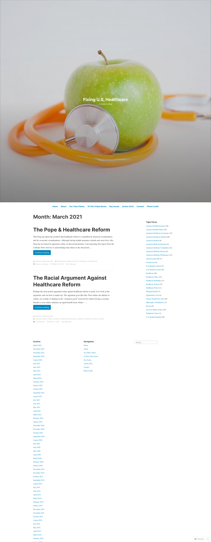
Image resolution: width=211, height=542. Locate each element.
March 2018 (37, 535)
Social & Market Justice (154, 309)
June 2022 (36, 367)
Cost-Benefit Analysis (153, 266)
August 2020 (37, 440)
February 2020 (38, 462)
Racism (101, 319)
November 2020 (38, 429)
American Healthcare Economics (65, 319)
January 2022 (38, 385)
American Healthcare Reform (87, 319)
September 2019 (39, 480)
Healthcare (61, 261)
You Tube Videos (77, 206)
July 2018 (36, 524)
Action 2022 (128, 206)
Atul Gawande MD (153, 258)
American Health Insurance (155, 226)
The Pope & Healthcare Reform (71, 229)
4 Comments (40, 322)
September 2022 (39, 356)
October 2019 (38, 476)
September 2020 (39, 436)
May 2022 (36, 371)
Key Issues (114, 206)
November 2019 (38, 473)
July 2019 (36, 487)
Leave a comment (41, 264)
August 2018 (37, 520)
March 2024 (37, 345)
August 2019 (37, 484)
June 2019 (36, 491)
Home (55, 206)
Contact (140, 206)
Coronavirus (150, 262)
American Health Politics (44, 319)
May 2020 (36, 451)
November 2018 (38, 513)
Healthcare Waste (152, 288)
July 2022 (36, 363)
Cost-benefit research (153, 269)
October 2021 (38, 389)
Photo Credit (153, 206)
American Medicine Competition (157, 248)
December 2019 (38, 469)
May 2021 (36, 407)
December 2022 (38, 349)
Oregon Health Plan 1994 (155, 299)
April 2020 (37, 454)
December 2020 (38, 425)
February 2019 (38, 502)
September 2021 (39, 393)
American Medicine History (155, 251)
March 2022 (37, 378)
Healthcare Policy (72, 261)
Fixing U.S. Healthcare (105, 99)
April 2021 (37, 411)
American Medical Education (156, 244)
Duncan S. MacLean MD (44, 261)
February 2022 (38, 382)
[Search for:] (146, 342)
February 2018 (38, 538)
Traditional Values (152, 313)
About (63, 206)
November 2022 (38, 352)
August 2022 (37, 360)
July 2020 (36, 443)
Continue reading (41, 253)
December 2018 (38, 509)
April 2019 (37, 494)
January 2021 (38, 422)
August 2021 (37, 396)
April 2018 (37, 531)
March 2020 (37, 458)
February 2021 (38, 418)
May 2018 (36, 527)
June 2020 (36, 447)
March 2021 (37, 414)
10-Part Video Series (96, 206)
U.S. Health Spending (153, 317)
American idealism (152, 240)
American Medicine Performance (157, 255)
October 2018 (38, 516)
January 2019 (38, 505)
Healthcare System (152, 284)
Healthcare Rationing (153, 280)
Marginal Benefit (152, 291)
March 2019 (37, 498)
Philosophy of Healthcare (88, 261)
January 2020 (38, 465)
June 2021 (36, 403)
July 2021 (36, 400)
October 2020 (38, 433)
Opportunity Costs (152, 295)
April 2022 (37, 374)
